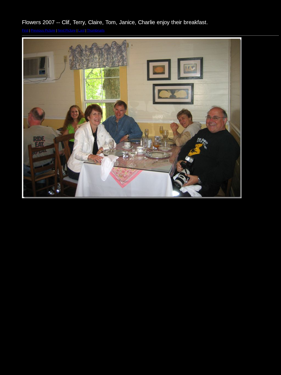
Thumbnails (96, 30)
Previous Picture (43, 30)
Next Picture (67, 30)
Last (81, 30)
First (25, 30)
